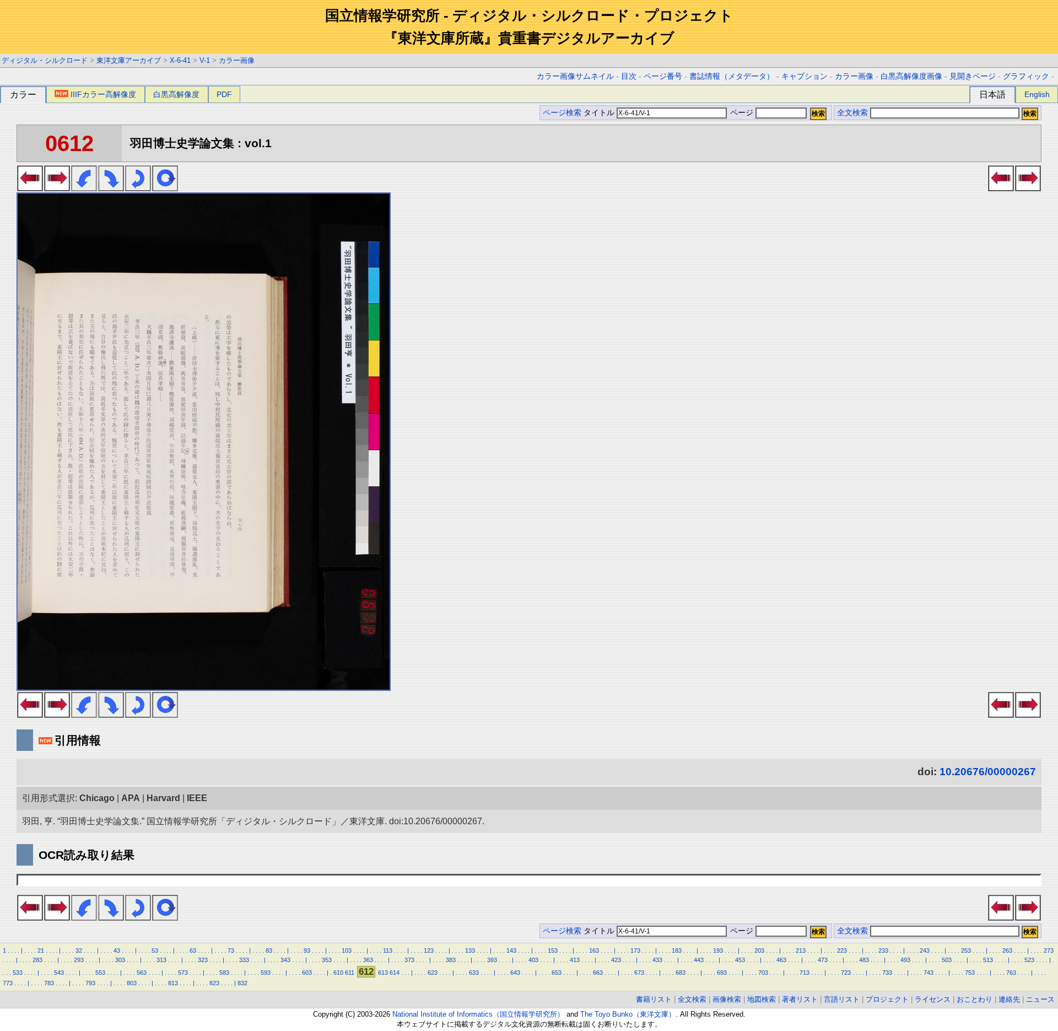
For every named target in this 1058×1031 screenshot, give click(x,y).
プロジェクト (887, 999)
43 (117, 950)
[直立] (165, 188)
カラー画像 (237, 60)
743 (928, 972)
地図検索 (761, 999)
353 (327, 960)
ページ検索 (562, 113)
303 (120, 960)
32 (78, 950)
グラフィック (1026, 76)
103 (347, 950)
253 (966, 950)
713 (804, 972)
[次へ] (57, 188)
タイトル (600, 113)
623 (433, 972)
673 (639, 972)
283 (37, 960)
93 (307, 950)
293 (79, 960)
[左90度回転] (84, 188)
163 (594, 950)
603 (307, 972)
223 (842, 950)
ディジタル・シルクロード (45, 60)
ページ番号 (663, 76)
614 (395, 972)
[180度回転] (138, 188)
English (1037, 94)
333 (244, 960)
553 (100, 972)
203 (759, 950)
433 (657, 960)
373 (409, 960)
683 (680, 972)
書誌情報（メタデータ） (731, 76)
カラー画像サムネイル (575, 76)
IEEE (197, 798)
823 (214, 983)
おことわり (974, 999)
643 (515, 972)
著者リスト (800, 999)
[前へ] (30, 188)
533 (18, 972)
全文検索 (852, 113)
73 (231, 950)
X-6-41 (180, 60)
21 (40, 950)
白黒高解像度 (176, 94)
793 (90, 983)
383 (451, 960)
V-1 (204, 60)
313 (161, 960)
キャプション (804, 76)
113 (387, 950)
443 (699, 960)
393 (492, 960)
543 (59, 972)
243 (925, 950)
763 (1011, 972)
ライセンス (933, 999)
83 (269, 950)
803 (132, 983)
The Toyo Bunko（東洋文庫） (628, 1014)
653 (557, 972)
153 (553, 950)
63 (193, 950)
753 (970, 972)
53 (155, 950)
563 (142, 972)
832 (242, 983)
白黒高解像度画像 (911, 76)
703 (763, 972)
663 (598, 972)
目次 (628, 76)
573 (183, 972)
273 (1049, 950)
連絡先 (1009, 999)
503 (947, 960)
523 (1029, 960)
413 (575, 960)
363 (368, 960)
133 (470, 950)
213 (801, 950)
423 (616, 960)
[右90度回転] (111, 188)
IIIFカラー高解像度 (103, 94)
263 (1007, 950)
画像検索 (726, 999)
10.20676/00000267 (988, 771)
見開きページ (972, 76)
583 (224, 972)
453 (740, 960)
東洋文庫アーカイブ (128, 60)
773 (8, 983)
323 (203, 960)
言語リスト (842, 999)
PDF (224, 94)
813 (173, 983)
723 (846, 972)
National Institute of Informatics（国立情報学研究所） (478, 1014)
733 (887, 972)
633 (474, 972)
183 (677, 950)
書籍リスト (654, 999)
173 (635, 950)
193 (718, 950)
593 (266, 972)
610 (338, 972)
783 (49, 983)
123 (429, 950)
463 (781, 960)
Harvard (163, 798)
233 (883, 950)
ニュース (1040, 999)
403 (533, 960)
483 (864, 960)
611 (349, 972)
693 (722, 972)
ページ (741, 113)
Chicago (97, 798)
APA (130, 798)
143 (511, 950)
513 (988, 960)
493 (905, 960)
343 (285, 960)
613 (383, 972)
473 (823, 960)
